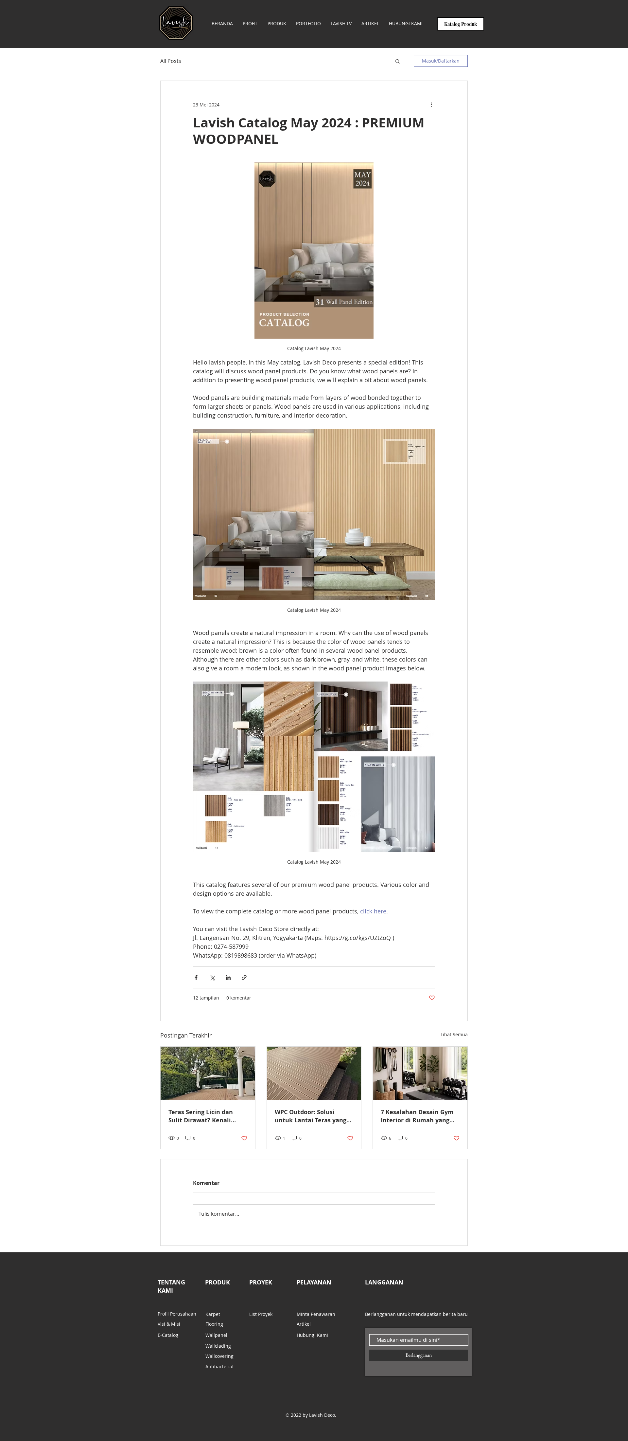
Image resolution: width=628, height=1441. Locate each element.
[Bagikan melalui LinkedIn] (228, 977)
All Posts (170, 61)
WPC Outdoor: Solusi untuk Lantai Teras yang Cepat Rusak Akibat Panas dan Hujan (313, 1116)
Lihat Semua (454, 1034)
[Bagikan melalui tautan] (244, 977)
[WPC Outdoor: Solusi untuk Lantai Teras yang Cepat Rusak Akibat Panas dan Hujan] (314, 1073)
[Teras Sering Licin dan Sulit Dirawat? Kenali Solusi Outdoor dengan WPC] (208, 1073)
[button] (397, 61)
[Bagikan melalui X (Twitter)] (212, 977)
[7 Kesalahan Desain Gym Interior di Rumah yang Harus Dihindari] (420, 1073)
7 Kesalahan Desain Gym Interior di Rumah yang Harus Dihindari (417, 1116)
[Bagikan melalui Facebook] (196, 977)
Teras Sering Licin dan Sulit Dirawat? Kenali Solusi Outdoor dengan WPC (202, 1116)
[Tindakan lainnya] (431, 104)
